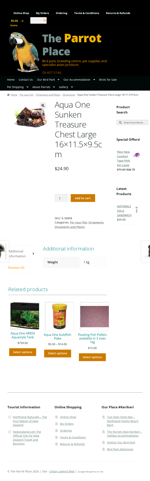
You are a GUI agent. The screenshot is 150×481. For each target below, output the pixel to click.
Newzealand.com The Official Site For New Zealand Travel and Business (27, 437)
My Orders (42, 13)
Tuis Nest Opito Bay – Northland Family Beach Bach (122, 421)
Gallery (63, 87)
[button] (43, 105)
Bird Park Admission (120, 449)
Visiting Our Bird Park (121, 442)
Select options (22, 352)
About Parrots (41, 87)
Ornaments (69, 94)
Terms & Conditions (86, 13)
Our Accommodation (76, 79)
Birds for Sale (108, 79)
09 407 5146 (51, 72)
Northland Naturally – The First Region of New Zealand (30, 421)
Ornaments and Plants (48, 94)
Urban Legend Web (62, 471)
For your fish (26, 94)
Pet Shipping (15, 87)
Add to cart (83, 198)
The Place (71, 44)
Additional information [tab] (17, 253)
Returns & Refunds (118, 13)
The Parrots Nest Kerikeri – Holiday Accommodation (124, 433)
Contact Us (26, 79)
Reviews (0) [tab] (16, 267)
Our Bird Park (46, 79)
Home (11, 79)
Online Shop (21, 13)
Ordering (61, 13)
